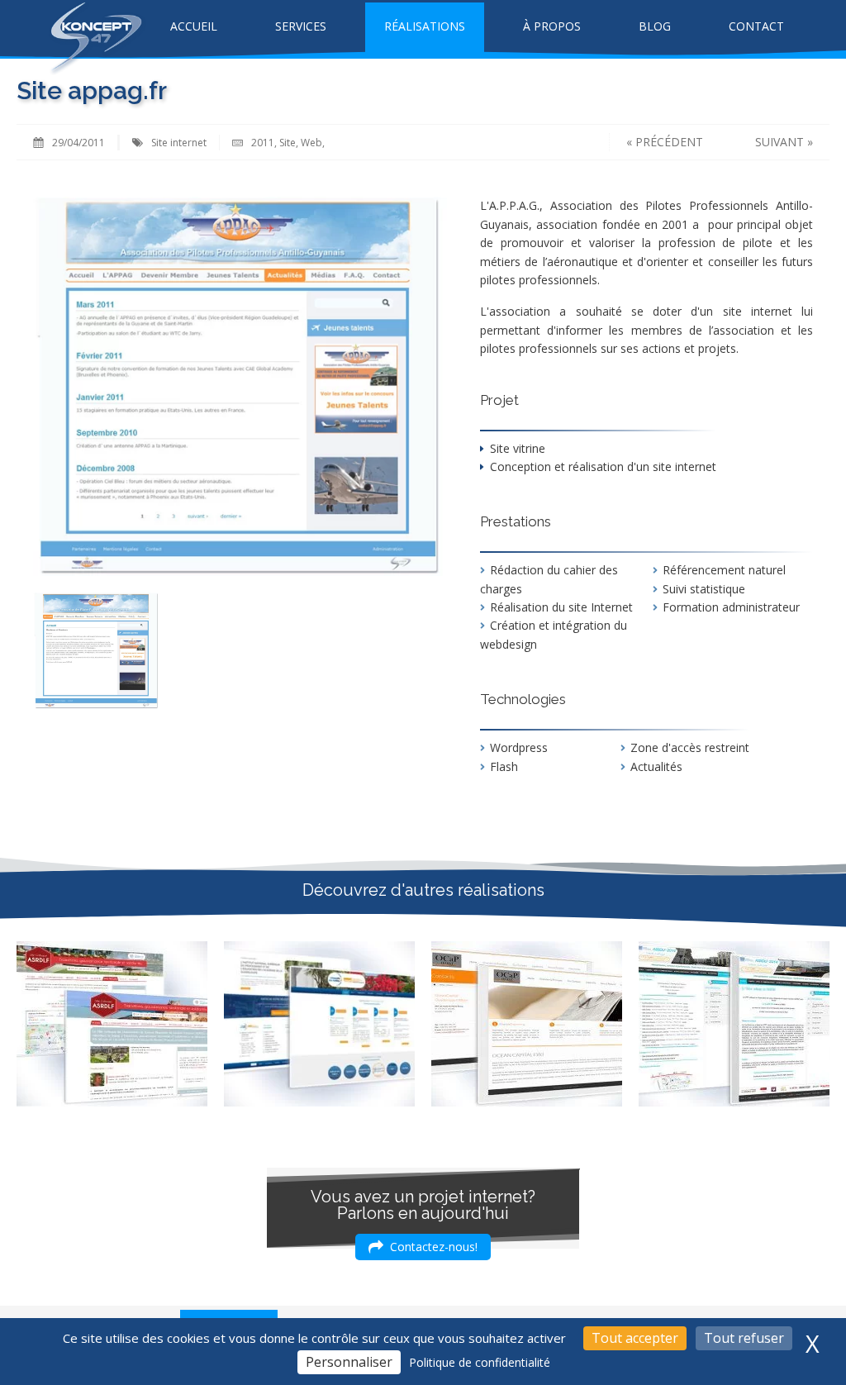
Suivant (779, 142)
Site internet (179, 143)
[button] (423, 1247)
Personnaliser (349, 1362)
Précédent (669, 142)
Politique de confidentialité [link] (479, 1362)
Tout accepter (635, 1338)
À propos (552, 26)
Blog (655, 26)
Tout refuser (744, 1338)
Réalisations (424, 26)
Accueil (193, 26)
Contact (756, 26)
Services (300, 26)
